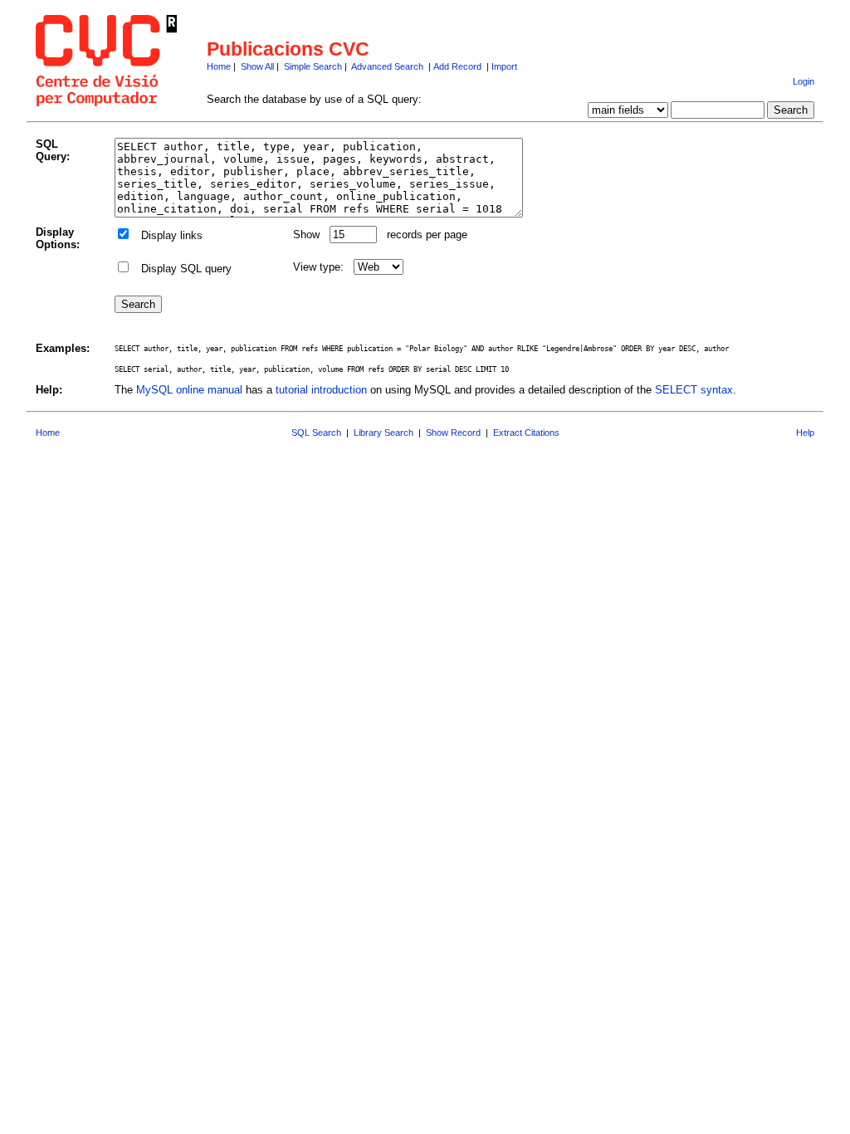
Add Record (457, 66)
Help (805, 432)
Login (803, 81)
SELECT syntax (694, 390)
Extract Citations (526, 432)
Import (504, 66)
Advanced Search (387, 66)
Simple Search (313, 66)
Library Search (383, 432)
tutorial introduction (321, 390)
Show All (257, 66)
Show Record (453, 432)
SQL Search (316, 432)
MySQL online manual (189, 390)
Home (219, 66)
